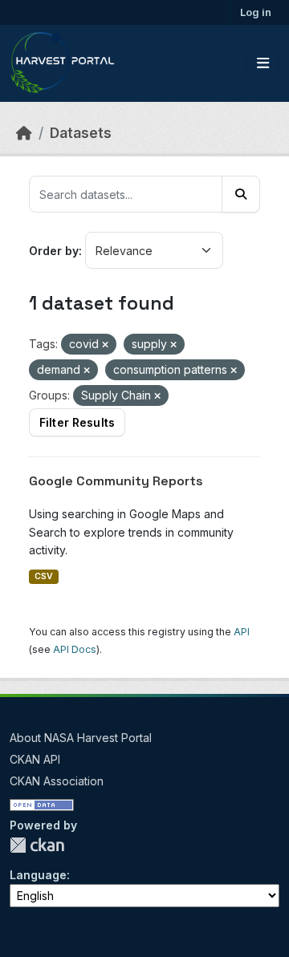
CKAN (37, 845)
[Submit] (241, 194)
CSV (44, 576)
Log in (255, 12)
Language (38, 875)
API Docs (74, 649)
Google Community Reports (116, 480)
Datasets (81, 132)
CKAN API (35, 759)
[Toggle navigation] (262, 63)
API (242, 632)
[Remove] (105, 345)
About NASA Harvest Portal (81, 737)
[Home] (24, 132)
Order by (54, 250)
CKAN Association (57, 781)
